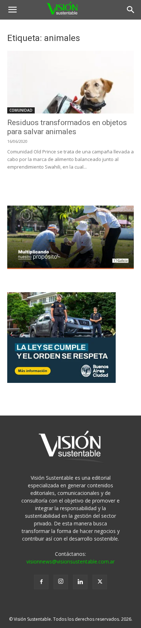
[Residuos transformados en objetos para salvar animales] (70, 82)
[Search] (131, 10)
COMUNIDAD (21, 110)
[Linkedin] (80, 582)
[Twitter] (100, 582)
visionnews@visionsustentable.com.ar (70, 561)
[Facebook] (41, 582)
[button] (12, 10)
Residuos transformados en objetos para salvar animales (67, 127)
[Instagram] (61, 582)
